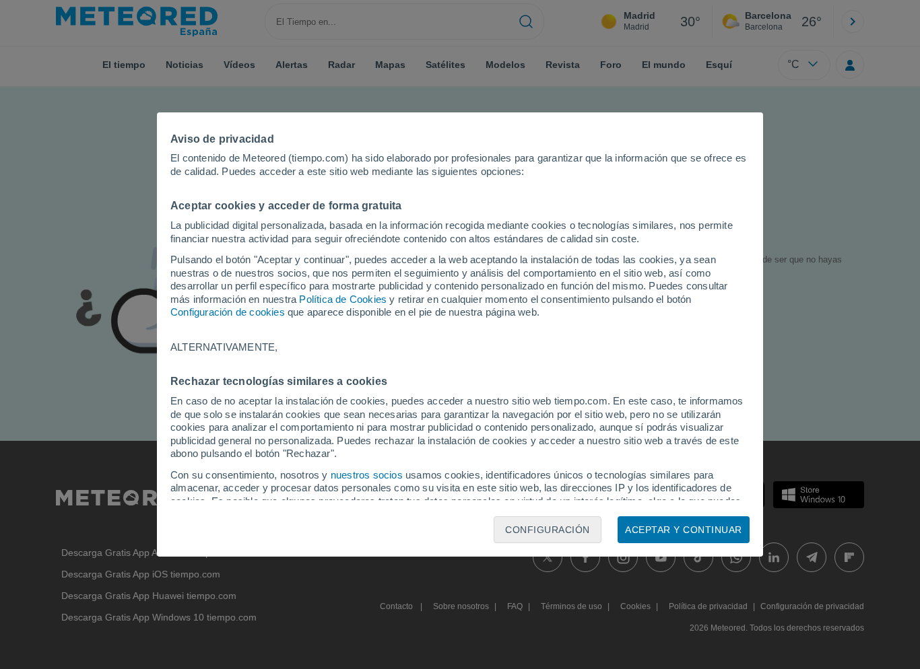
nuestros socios (367, 475)
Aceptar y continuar (683, 529)
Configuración (547, 529)
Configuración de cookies (227, 312)
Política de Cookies (343, 299)
